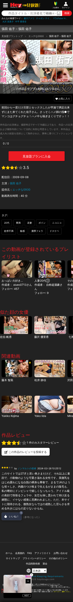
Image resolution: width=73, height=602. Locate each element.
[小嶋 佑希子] (17, 404)
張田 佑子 (15, 183)
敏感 (22, 230)
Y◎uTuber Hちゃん (61, 18)
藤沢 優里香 (41, 336)
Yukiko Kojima (10, 415)
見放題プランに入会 (37, 156)
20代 (6, 222)
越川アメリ (29, 18)
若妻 (29, 222)
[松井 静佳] (49, 368)
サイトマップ (13, 558)
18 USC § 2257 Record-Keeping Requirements (36, 576)
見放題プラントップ (12, 36)
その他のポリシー (58, 558)
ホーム (8, 553)
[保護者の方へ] (37, 587)
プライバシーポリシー (34, 558)
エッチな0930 (36, 36)
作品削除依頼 (33, 563)
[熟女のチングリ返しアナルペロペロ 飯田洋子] (49, 404)
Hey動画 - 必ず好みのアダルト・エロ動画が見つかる (16, 5)
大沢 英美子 (8, 21)
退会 (45, 563)
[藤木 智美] (17, 368)
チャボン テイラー (44, 18)
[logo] (31, 5)
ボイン (42, 222)
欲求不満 (8, 230)
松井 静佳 (40, 380)
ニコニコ (57, 222)
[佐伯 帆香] (16, 325)
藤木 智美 (7, 380)
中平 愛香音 (20, 21)
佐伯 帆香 (6, 336)
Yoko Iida (40, 415)
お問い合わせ (61, 553)
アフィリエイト (42, 553)
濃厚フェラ (37, 230)
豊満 (18, 222)
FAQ (29, 553)
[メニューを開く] (5, 5)
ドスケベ (54, 230)
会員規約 (20, 553)
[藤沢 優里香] (50, 325)
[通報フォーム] (37, 592)
